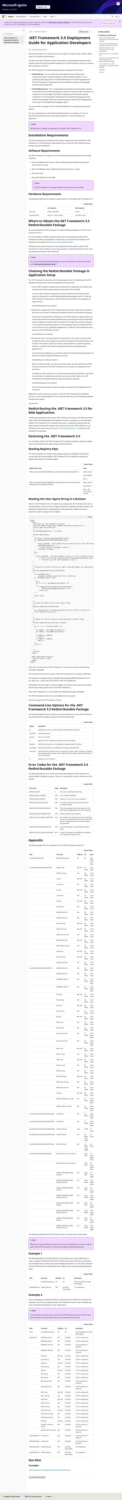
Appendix (102, 70)
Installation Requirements (107, 35)
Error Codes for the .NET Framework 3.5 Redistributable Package (109, 65)
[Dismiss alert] (118, 3)
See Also (101, 72)
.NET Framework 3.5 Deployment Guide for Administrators (49, 1470)
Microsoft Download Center (63, 242)
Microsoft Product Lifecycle (59, 22)
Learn (31, 32)
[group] (61, 591)
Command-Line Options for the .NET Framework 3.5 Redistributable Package (109, 59)
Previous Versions (40, 32)
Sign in (117, 16)
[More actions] (92, 31)
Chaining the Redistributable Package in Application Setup (108, 44)
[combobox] (13, 33)
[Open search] (112, 16)
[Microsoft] (3, 16)
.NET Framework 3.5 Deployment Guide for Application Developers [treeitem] (11, 40)
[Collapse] (23, 30)
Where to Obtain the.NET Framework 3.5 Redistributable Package (109, 39)
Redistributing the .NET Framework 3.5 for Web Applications (106, 49)
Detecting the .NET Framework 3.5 (108, 54)
